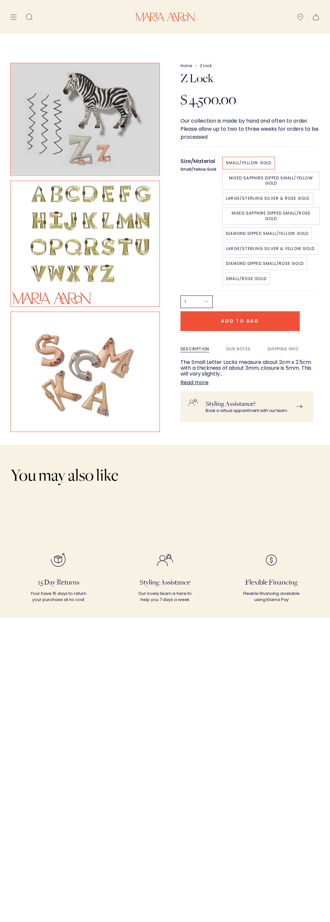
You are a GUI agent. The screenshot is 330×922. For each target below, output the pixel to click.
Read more (194, 382)
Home (186, 65)
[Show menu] (13, 17)
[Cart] (316, 17)
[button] (29, 17)
